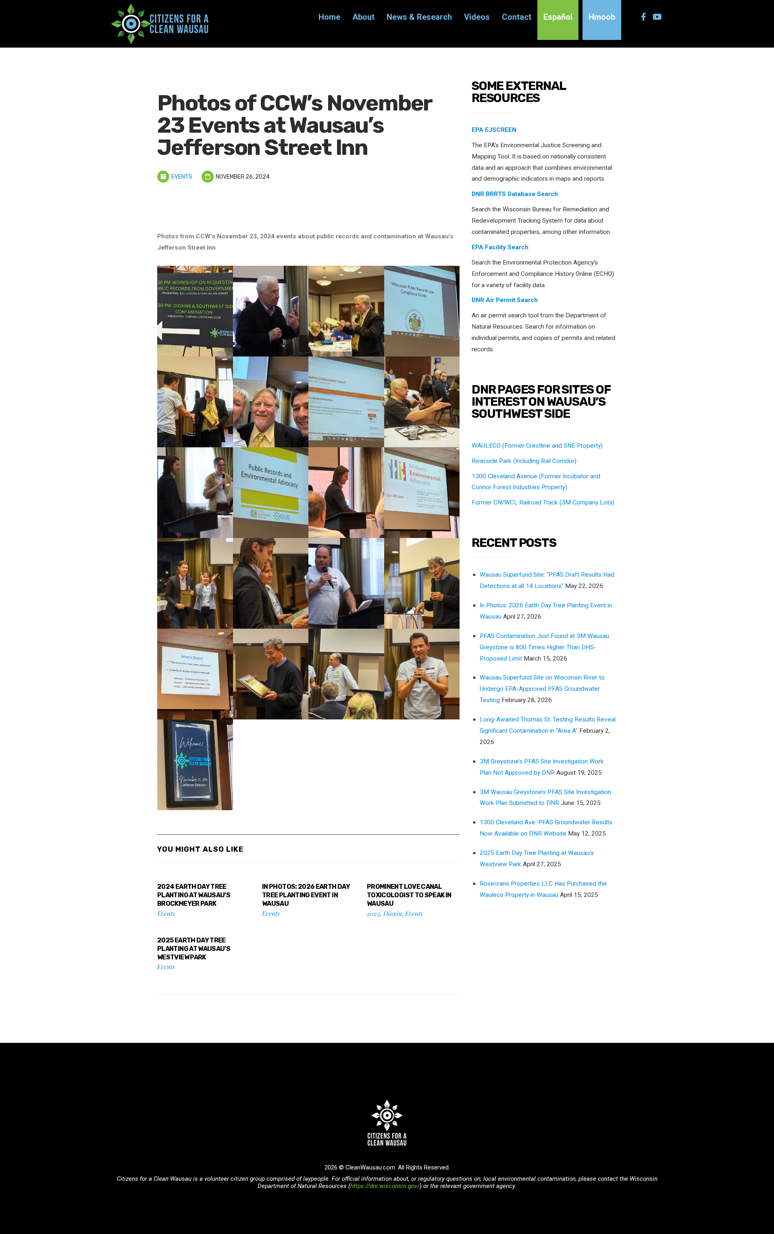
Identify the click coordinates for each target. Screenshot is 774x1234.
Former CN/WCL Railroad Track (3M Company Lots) (543, 502)
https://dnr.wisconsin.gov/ (385, 1186)
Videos (477, 17)
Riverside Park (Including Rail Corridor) (524, 461)
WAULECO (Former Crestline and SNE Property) (537, 445)
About (363, 17)
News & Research (419, 17)
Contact (516, 17)
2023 (373, 913)
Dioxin (392, 913)
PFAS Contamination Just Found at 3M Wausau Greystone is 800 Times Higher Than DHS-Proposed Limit (544, 647)
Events (181, 176)
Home (329, 17)
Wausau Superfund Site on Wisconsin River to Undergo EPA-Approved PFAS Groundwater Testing (542, 689)
